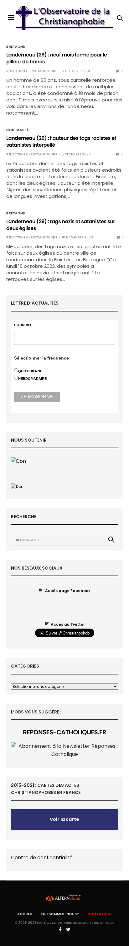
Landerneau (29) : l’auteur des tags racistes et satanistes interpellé (61, 142)
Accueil (24, 913)
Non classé (17, 130)
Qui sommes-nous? (60, 913)
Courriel (23, 325)
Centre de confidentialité (42, 857)
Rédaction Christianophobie (31, 71)
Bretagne (15, 46)
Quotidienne (30, 371)
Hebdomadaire (32, 378)
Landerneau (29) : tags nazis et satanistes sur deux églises (60, 225)
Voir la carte (64, 819)
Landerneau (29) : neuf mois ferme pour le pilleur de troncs (56, 58)
